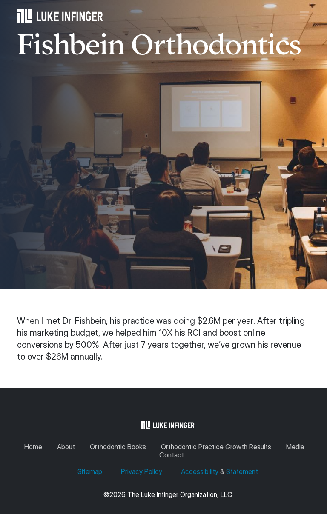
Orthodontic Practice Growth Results (216, 447)
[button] (206, 16)
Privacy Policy (141, 471)
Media (295, 447)
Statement (242, 471)
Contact (171, 455)
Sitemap (90, 471)
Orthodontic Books (118, 447)
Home (33, 447)
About (66, 447)
